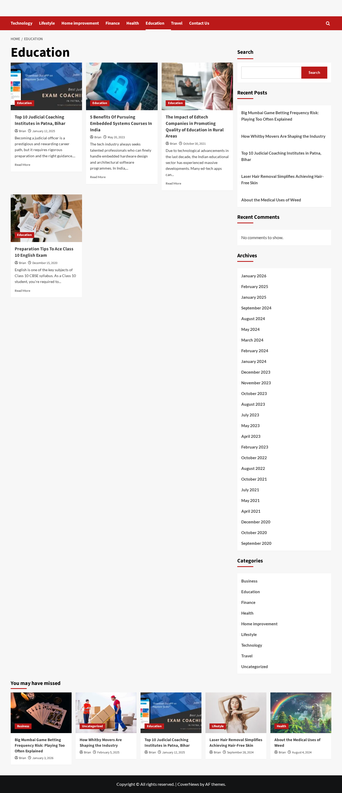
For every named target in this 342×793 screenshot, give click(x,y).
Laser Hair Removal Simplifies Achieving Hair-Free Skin (282, 179)
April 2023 (251, 436)
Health (132, 23)
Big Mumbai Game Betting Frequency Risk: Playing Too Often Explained (280, 115)
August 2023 (253, 404)
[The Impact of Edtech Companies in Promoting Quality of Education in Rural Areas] (197, 86)
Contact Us (199, 23)
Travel (176, 23)
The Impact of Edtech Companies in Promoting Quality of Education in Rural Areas (195, 126)
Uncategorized (254, 666)
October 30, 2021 (194, 143)
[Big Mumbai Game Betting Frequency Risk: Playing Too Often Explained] (41, 712)
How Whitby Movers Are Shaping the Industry (283, 136)
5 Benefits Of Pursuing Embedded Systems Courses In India (121, 123)
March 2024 (252, 340)
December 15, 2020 (44, 263)
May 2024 (250, 329)
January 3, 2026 (42, 758)
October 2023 (254, 393)
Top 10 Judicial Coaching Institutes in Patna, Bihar (40, 120)
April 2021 (251, 511)
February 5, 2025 (108, 752)
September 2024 (256, 307)
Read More (22, 165)
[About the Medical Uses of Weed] (300, 712)
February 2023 (254, 447)
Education (155, 23)
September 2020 (256, 543)
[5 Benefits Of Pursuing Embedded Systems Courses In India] (121, 86)
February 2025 (254, 286)
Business (249, 581)
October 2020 (254, 532)
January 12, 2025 (43, 131)
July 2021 (250, 489)
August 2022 (253, 468)
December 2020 (255, 521)
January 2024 (253, 361)
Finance (113, 23)
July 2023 (250, 414)
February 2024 (254, 350)
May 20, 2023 (116, 137)
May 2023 (250, 425)
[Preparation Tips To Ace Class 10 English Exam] (46, 218)
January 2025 (253, 297)
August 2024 (253, 318)
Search (245, 52)
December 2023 (255, 372)
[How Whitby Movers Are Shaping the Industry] (106, 712)
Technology (21, 23)
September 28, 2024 (240, 752)
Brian (22, 131)
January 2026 (253, 275)
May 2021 (250, 500)
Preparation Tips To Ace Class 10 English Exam (44, 252)
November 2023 (256, 382)
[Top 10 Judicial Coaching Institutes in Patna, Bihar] (46, 86)
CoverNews (188, 784)
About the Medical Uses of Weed (271, 199)
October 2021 (254, 479)
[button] (328, 23)
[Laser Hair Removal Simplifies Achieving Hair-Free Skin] (235, 712)
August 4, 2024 (302, 752)
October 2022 (254, 457)
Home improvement (80, 23)
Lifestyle (47, 23)
